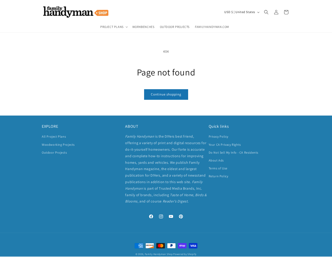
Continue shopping (166, 94)
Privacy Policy (218, 136)
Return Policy (218, 176)
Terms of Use (218, 168)
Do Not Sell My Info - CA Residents (233, 152)
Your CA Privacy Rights (225, 145)
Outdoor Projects (54, 152)
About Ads (216, 160)
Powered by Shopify (184, 254)
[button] (114, 27)
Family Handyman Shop (159, 254)
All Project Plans (54, 136)
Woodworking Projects (58, 145)
